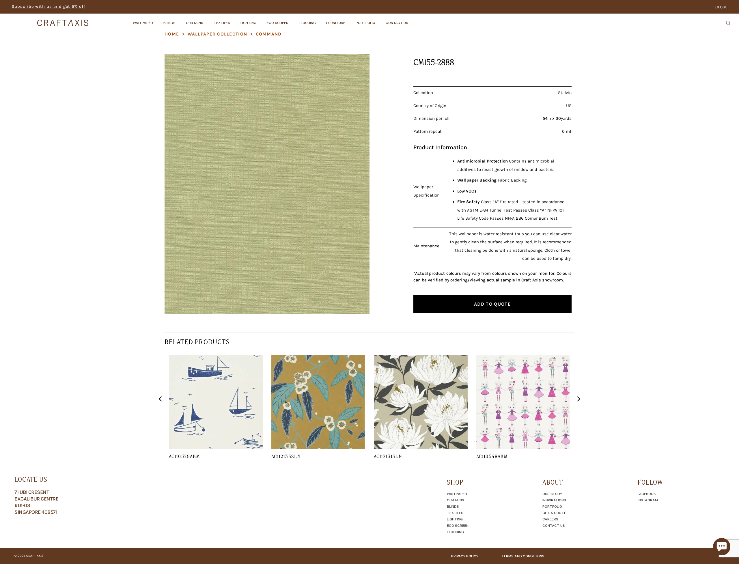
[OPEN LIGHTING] (261, 20)
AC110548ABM (491, 456)
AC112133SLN (286, 456)
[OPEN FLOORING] (320, 20)
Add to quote (492, 304)
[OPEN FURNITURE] (350, 20)
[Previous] (160, 410)
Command (269, 34)
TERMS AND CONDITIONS (522, 556)
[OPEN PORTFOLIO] (380, 20)
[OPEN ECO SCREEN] (293, 20)
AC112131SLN (388, 456)
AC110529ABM (184, 456)
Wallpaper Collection (217, 34)
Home (172, 34)
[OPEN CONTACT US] (413, 20)
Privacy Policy (464, 556)
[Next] (578, 410)
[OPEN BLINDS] (180, 20)
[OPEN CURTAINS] (208, 20)
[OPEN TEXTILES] (235, 20)
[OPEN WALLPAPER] (157, 20)
